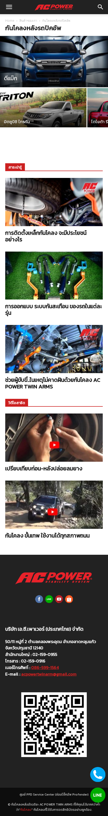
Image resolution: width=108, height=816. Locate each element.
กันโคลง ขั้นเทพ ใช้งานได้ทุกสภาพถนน (47, 535)
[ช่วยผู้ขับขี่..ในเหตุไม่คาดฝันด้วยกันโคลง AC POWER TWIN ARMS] (54, 349)
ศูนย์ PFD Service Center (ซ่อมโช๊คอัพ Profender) (54, 794)
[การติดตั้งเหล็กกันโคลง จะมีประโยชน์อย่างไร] (54, 202)
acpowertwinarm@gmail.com (49, 674)
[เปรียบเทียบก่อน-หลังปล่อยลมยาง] (54, 438)
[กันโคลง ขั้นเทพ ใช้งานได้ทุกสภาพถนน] (54, 505)
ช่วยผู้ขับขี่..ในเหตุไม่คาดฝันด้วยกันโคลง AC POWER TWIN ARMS (52, 383)
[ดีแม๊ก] (54, 69)
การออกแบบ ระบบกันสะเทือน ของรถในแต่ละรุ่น (53, 309)
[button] (9, 7)
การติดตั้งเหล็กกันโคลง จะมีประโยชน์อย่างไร (46, 236)
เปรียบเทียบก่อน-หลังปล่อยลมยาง (43, 468)
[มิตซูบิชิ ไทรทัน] (43, 115)
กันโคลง (25, 809)
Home (9, 20)
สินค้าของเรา (28, 20)
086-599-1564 (45, 667)
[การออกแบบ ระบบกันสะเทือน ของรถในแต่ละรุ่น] (54, 276)
